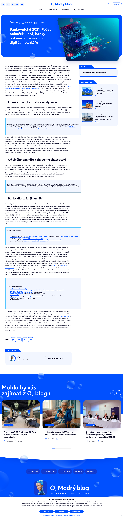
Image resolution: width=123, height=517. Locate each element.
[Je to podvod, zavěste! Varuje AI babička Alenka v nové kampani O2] (61, 420)
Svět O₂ (41, 10)
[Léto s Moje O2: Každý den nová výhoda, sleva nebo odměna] (98, 104)
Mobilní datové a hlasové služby (18, 289)
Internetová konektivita (16, 292)
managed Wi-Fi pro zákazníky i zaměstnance (36, 241)
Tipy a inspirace (78, 10)
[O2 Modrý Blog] (61, 4)
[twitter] (13, 4)
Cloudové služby (14, 295)
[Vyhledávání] (109, 4)
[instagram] (3, 4)
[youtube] (17, 4)
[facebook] (8, 4)
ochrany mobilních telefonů (34, 296)
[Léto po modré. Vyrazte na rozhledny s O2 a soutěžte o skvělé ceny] (98, 92)
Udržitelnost (65, 10)
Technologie (53, 10)
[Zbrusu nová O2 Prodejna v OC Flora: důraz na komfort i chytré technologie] (21, 421)
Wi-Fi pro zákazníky (28, 292)
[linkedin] (22, 4)
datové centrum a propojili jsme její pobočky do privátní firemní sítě (44, 240)
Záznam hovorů (14, 297)
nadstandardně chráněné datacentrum (39, 236)
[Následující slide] (118, 392)
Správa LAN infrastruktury (17, 291)
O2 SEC (53, 265)
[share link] (30, 339)
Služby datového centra (16, 293)
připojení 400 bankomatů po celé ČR (33, 239)
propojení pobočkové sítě (38, 290)
